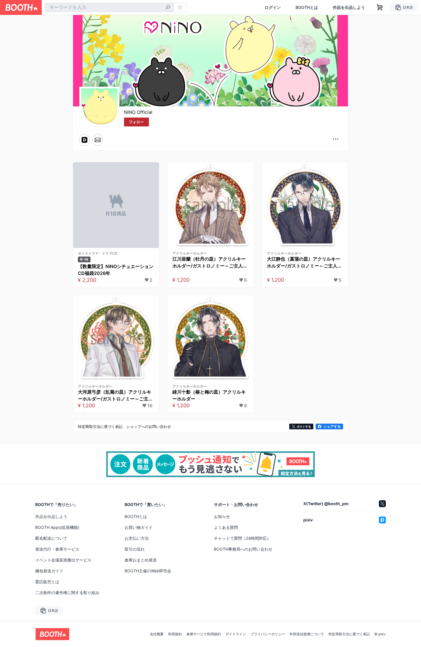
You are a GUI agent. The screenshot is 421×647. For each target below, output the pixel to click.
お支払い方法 (137, 538)
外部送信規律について (307, 634)
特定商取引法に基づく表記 (349, 634)
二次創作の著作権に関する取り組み (67, 592)
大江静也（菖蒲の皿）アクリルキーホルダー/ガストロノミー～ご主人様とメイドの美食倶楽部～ (304, 262)
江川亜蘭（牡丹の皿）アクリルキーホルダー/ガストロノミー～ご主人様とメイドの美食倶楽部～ (209, 262)
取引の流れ (135, 549)
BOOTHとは (307, 7)
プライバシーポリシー (268, 634)
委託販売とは (47, 581)
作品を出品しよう (349, 7)
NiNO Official (138, 112)
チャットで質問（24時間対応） (242, 538)
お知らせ (222, 516)
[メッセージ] (97, 140)
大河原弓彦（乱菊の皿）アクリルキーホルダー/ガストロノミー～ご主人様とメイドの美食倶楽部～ (115, 395)
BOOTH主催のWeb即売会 (148, 570)
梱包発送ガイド (49, 570)
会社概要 (157, 634)
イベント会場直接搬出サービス (63, 559)
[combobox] (109, 7)
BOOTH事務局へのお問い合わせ (243, 549)
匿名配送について (51, 538)
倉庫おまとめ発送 (141, 559)
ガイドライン (235, 634)
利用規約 (175, 634)
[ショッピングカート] (379, 7)
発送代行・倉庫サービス (57, 549)
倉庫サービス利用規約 (203, 634)
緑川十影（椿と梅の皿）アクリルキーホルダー (209, 395)
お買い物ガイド (139, 527)
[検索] (167, 8)
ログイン (273, 7)
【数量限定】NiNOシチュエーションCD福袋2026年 (116, 269)
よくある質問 (226, 527)
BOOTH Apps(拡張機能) (57, 527)
